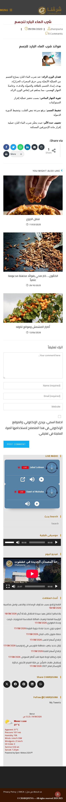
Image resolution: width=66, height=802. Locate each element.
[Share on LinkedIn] (32, 684)
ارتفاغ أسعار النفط (52, 651)
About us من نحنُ (34, 792)
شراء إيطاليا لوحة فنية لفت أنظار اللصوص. (41, 657)
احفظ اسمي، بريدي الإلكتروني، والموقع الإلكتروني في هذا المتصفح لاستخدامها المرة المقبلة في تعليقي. (34, 427)
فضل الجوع (33, 219)
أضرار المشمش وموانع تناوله (33, 327)
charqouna (57, 29)
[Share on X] (6, 684)
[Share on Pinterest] (23, 684)
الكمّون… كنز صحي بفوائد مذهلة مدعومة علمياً (33, 278)
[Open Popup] (23, 479)
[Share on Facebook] (15, 684)
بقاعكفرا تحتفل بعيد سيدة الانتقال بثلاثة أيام (39, 613)
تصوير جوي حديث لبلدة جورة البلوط (43, 628)
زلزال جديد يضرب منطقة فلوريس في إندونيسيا (38, 645)
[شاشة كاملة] (8, 586)
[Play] (41, 479)
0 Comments (55, 33)
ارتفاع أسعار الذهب (51, 640)
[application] (32, 542)
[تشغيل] (56, 542)
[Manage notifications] (58, 794)
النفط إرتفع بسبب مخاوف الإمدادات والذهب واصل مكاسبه (32, 604)
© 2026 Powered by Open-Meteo (19, 752)
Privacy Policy (9, 792)
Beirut (32, 714)
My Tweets (55, 702)
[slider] (10, 542)
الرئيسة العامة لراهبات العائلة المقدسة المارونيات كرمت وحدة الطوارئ (34, 621)
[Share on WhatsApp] (40, 684)
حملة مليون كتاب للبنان (50, 634)
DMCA (21, 792)
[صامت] (18, 542)
